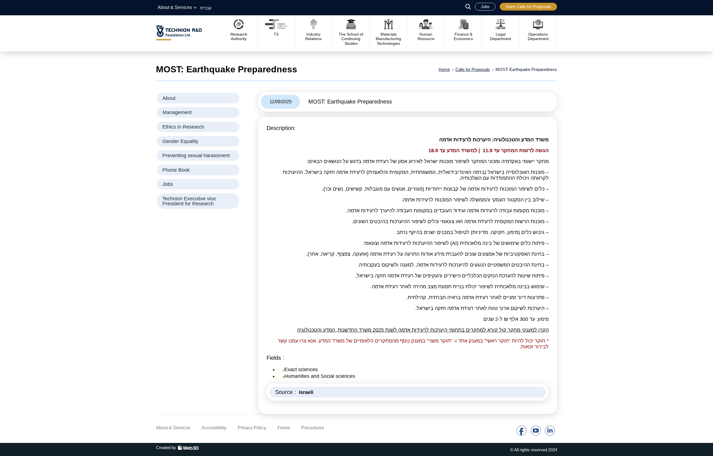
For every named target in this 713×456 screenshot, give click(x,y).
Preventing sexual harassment (196, 155)
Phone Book (176, 170)
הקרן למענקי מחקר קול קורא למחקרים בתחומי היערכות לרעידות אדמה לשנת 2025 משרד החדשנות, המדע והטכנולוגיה (423, 330)
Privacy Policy (252, 427)
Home (444, 69)
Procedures (312, 427)
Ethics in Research (183, 127)
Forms (283, 427)
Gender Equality (180, 141)
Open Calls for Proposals (528, 6)
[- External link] (521, 434)
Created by (166, 447)
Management (177, 112)
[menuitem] (206, 7)
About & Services (175, 7)
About (168, 98)
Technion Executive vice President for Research (189, 201)
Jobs (485, 6)
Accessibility (214, 427)
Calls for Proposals (472, 69)
